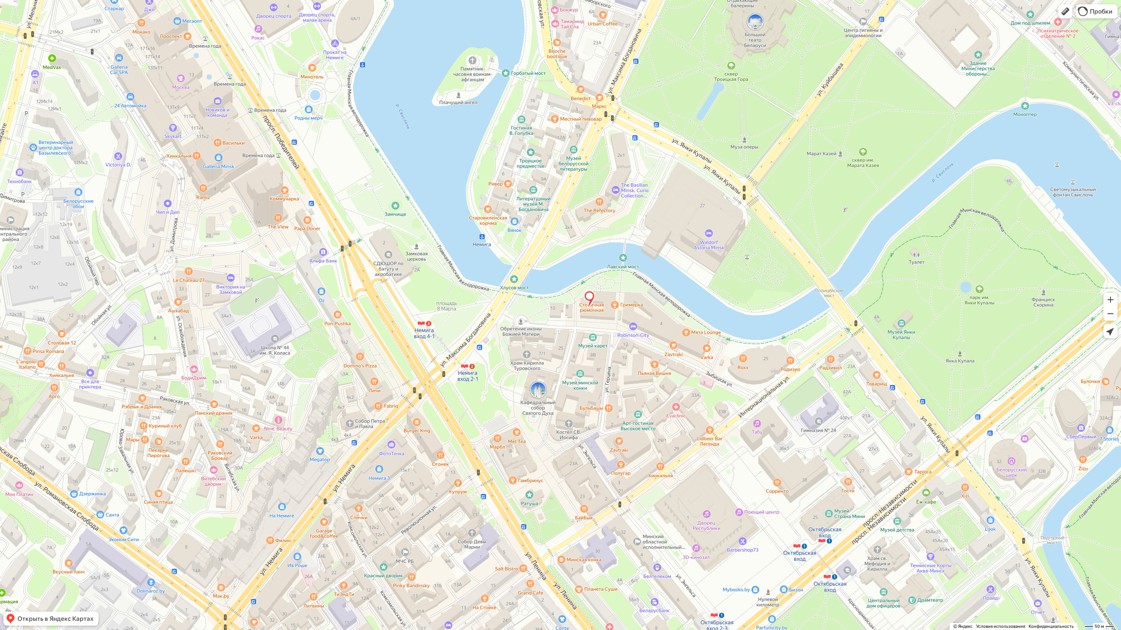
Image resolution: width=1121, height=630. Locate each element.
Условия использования (1000, 626)
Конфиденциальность (1051, 626)
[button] (1065, 11)
